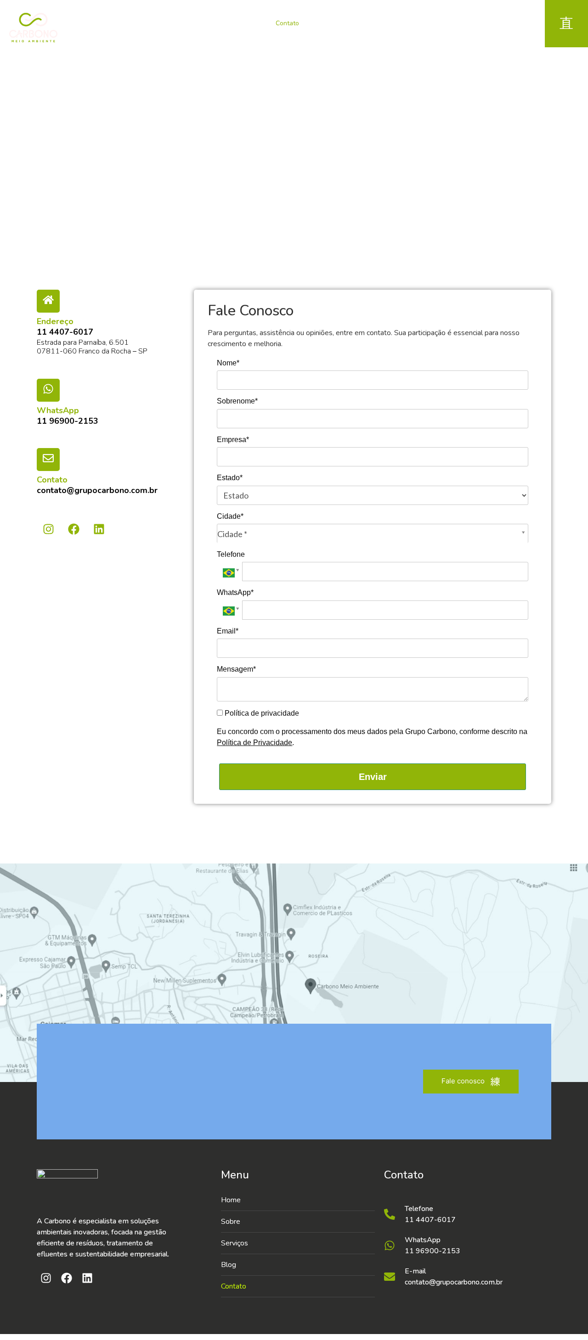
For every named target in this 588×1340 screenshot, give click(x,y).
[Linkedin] (98, 528)
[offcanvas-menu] (566, 24)
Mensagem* (236, 669)
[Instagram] (433, 27)
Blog (250, 23)
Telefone (231, 554)
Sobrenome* (237, 401)
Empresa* (233, 439)
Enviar (373, 777)
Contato (287, 23)
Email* (227, 631)
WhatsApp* (235, 592)
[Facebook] (454, 27)
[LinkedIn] (474, 27)
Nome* (228, 363)
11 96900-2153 (67, 420)
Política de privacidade (261, 713)
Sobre (173, 23)
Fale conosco (463, 1080)
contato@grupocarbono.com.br (97, 490)
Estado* (230, 478)
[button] (298, 1243)
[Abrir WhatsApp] (565, 1317)
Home (138, 23)
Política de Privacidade (254, 742)
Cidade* (230, 516)
